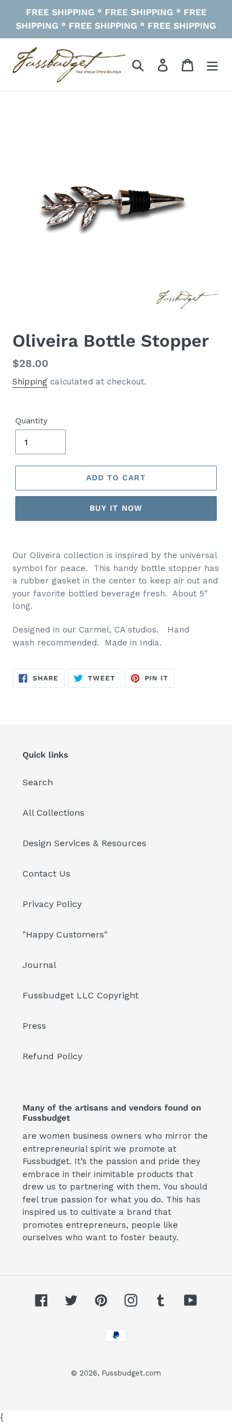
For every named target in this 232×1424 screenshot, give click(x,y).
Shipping (29, 382)
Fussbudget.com (131, 1373)
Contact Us (46, 873)
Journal (39, 964)
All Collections (53, 812)
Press (34, 1025)
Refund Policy (52, 1056)
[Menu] (212, 64)
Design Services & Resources (84, 843)
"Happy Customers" (65, 934)
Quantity (31, 420)
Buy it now (116, 507)
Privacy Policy (52, 904)
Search (38, 782)
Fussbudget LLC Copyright (81, 995)
